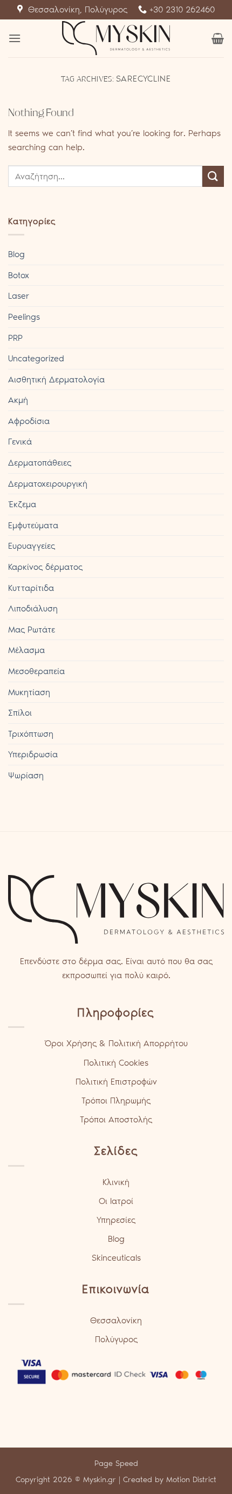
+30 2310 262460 (181, 9)
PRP (15, 338)
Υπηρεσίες (116, 1220)
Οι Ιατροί (116, 1201)
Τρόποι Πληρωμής (116, 1100)
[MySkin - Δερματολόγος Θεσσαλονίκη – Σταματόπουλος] (116, 38)
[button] (14, 38)
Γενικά (20, 441)
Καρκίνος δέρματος (45, 567)
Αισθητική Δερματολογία (56, 379)
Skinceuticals (116, 1258)
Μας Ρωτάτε (31, 629)
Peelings (24, 317)
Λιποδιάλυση (33, 608)
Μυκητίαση (29, 692)
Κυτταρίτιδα (31, 588)
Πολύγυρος (116, 1339)
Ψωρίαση (26, 775)
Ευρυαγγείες (31, 546)
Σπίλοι (20, 713)
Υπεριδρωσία (33, 754)
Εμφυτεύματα (33, 525)
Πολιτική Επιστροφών (116, 1081)
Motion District (191, 1479)
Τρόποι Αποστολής (116, 1119)
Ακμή (18, 400)
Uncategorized (36, 358)
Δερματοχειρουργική (47, 484)
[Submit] (213, 176)
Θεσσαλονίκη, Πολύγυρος (75, 9)
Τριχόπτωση (30, 734)
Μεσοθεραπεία (36, 671)
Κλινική (116, 1182)
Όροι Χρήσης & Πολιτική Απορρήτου (116, 1043)
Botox (18, 275)
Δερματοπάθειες (39, 462)
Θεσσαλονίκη (116, 1320)
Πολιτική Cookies (116, 1063)
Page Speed (116, 1463)
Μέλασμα (26, 650)
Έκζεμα (22, 504)
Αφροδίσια (29, 421)
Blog (16, 254)
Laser (18, 296)
